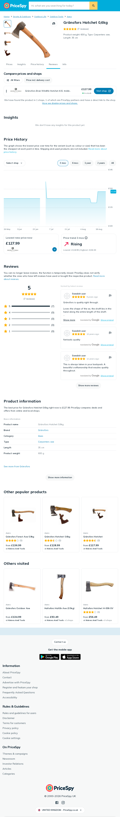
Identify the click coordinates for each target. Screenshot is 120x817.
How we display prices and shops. (60, 103)
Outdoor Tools (56, 16)
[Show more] (6, 91)
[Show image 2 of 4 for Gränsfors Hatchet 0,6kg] (7, 33)
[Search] (93, 6)
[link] (88, 307)
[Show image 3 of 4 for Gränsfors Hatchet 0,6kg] (7, 43)
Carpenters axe (46, 441)
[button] (13, 80)
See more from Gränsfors (17, 466)
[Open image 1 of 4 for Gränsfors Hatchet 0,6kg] (30, 39)
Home (7, 16)
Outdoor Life (40, 16)
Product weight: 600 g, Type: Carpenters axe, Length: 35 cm (86, 36)
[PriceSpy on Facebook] (57, 802)
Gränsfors (43, 430)
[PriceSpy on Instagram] (63, 802)
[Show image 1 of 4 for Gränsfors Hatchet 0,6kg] (7, 24)
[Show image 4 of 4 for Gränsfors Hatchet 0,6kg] (7, 53)
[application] (60, 200)
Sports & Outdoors (22, 16)
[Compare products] (53, 23)
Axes (69, 16)
